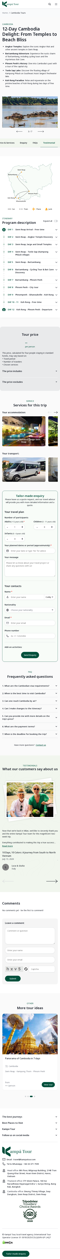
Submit (12, 978)
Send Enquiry (30, 655)
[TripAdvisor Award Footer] (30, 1211)
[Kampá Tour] (10, 4)
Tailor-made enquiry (16, 1253)
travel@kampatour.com (24, 1159)
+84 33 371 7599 (31, 1164)
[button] (25, 1096)
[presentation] (19, 131)
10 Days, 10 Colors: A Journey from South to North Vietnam (29, 854)
